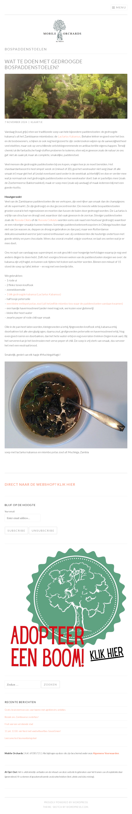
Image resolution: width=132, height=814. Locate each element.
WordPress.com (77, 807)
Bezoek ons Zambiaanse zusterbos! (22, 717)
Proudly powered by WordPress (66, 802)
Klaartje (37, 122)
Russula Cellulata (48, 220)
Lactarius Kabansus (69, 136)
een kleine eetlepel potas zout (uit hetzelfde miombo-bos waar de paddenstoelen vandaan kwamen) (65, 303)
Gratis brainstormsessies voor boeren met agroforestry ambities (35, 709)
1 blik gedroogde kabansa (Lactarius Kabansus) (34, 294)
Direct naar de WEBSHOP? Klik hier (40, 484)
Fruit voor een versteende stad (19, 724)
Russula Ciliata (23, 220)
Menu (121, 7)
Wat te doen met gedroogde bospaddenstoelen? (43, 64)
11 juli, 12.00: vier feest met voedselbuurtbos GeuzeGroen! (33, 731)
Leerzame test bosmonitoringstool (20, 738)
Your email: (10, 511)
